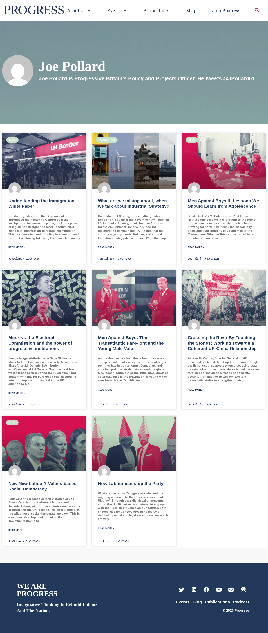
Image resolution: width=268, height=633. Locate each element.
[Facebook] (206, 589)
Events (114, 10)
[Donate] (243, 589)
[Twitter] (181, 589)
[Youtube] (218, 589)
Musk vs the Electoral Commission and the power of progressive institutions (40, 343)
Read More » (16, 247)
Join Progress (226, 10)
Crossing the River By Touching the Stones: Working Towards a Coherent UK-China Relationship (222, 343)
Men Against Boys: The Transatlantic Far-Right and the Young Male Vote (131, 343)
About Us (76, 10)
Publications (156, 10)
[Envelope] (231, 589)
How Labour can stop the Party (131, 483)
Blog (190, 10)
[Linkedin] (194, 589)
